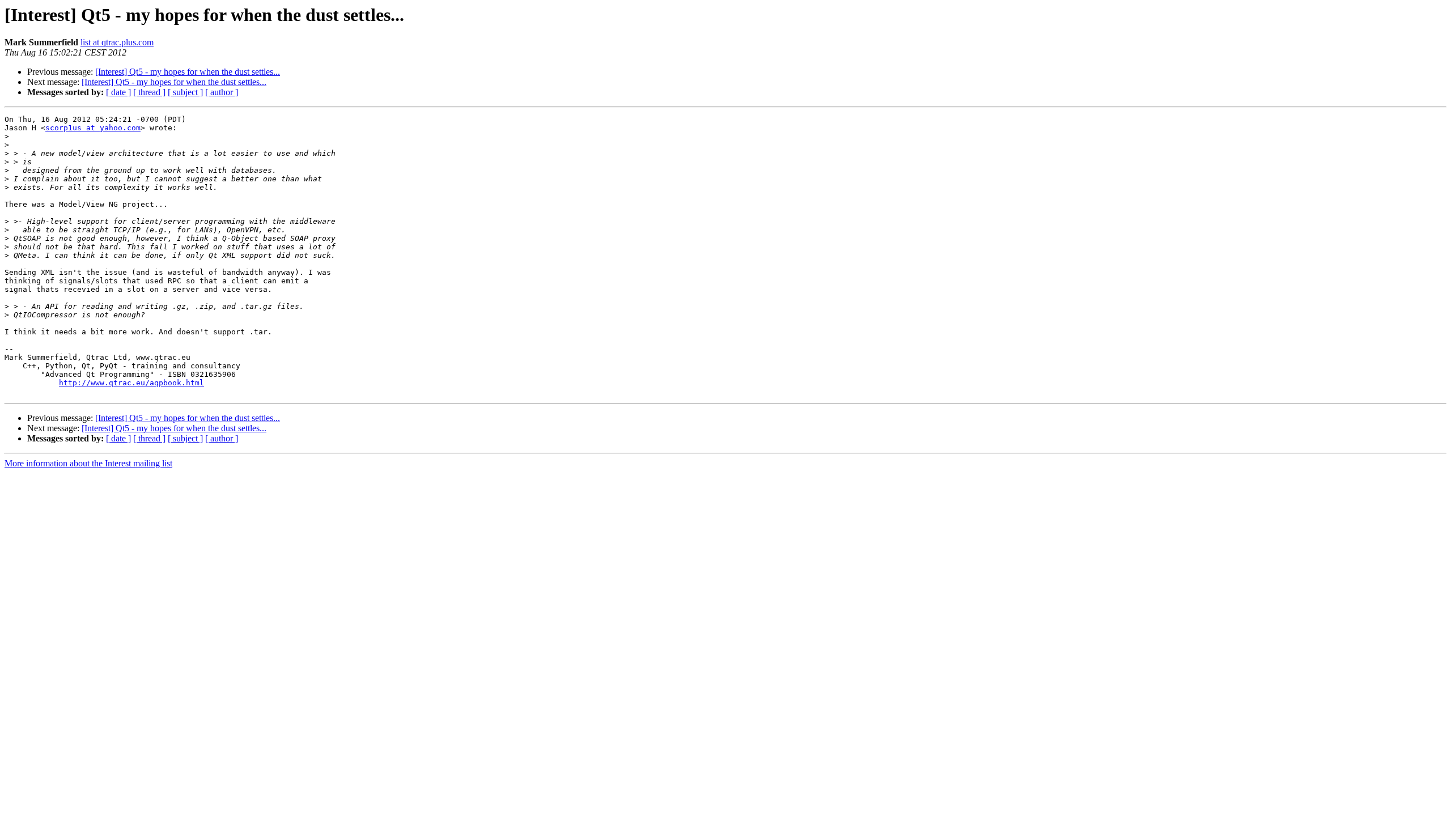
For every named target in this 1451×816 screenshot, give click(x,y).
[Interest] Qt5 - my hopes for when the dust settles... (187, 71)
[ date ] (118, 92)
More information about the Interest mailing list (88, 463)
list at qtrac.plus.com (117, 42)
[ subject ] (185, 92)
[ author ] (221, 92)
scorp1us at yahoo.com (93, 128)
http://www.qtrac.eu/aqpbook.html (131, 383)
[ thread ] (149, 92)
